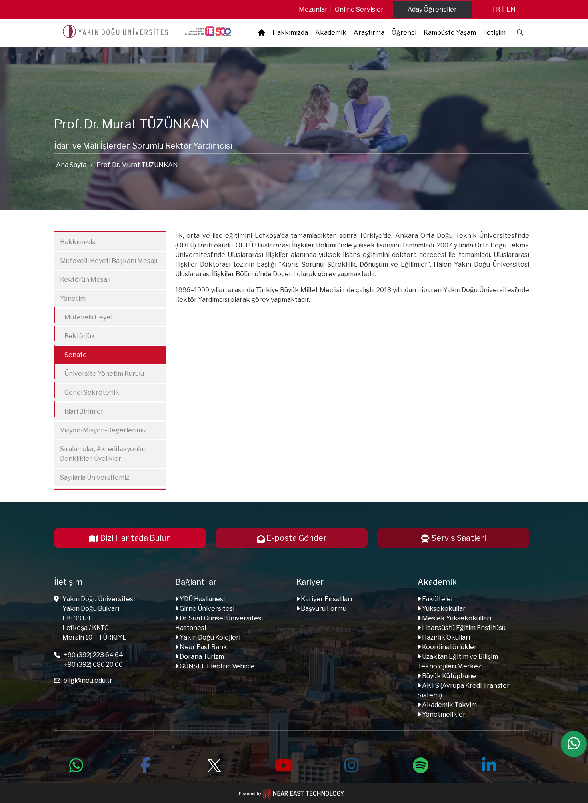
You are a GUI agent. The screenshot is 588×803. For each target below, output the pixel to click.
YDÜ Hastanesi (201, 599)
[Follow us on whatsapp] (76, 764)
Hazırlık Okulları (445, 637)
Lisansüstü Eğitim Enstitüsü (463, 628)
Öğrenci (404, 32)
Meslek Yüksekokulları (456, 618)
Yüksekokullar (443, 608)
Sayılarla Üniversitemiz (94, 477)
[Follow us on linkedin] (489, 764)
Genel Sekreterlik (87, 391)
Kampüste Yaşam (450, 32)
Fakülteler (437, 599)
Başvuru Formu (323, 608)
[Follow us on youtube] (283, 764)
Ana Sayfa (71, 165)
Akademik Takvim (449, 705)
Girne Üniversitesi (206, 608)
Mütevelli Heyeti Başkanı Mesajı (108, 261)
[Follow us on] (214, 764)
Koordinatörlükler (449, 647)
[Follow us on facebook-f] (145, 764)
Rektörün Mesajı (85, 279)
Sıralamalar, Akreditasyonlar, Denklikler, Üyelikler (103, 453)
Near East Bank (202, 647)
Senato (71, 353)
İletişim (494, 32)
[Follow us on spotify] (420, 764)
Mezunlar (313, 9)
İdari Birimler (80, 410)
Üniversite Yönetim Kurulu (100, 372)
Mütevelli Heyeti (85, 316)
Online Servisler (359, 9)
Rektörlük (75, 334)
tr (496, 9)
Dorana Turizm (201, 656)
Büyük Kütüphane (448, 676)
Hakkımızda (290, 32)
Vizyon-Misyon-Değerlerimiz (103, 430)
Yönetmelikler (443, 714)
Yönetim (73, 298)
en (511, 9)
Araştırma (369, 32)
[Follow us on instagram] (352, 764)
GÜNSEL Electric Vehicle (216, 666)
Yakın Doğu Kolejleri (209, 637)
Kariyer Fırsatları (326, 599)
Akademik (330, 32)
